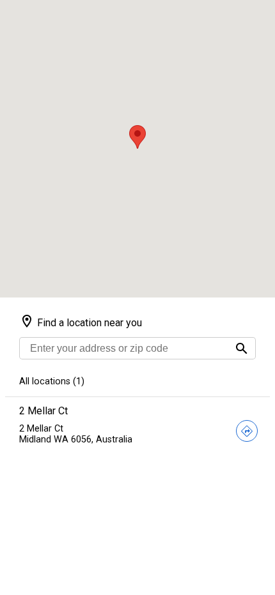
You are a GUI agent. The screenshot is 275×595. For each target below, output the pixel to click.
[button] (137, 137)
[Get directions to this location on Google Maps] (247, 432)
